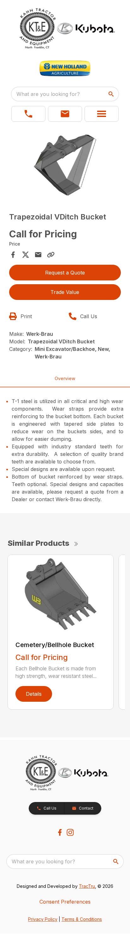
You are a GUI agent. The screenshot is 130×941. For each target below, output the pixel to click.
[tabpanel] (65, 166)
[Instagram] (70, 832)
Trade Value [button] (64, 292)
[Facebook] (60, 832)
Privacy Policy (42, 919)
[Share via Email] (38, 254)
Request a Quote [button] (65, 272)
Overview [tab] (65, 378)
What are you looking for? (48, 94)
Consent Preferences (65, 902)
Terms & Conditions (82, 919)
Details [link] (34, 694)
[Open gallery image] (65, 165)
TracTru (87, 886)
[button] (28, 114)
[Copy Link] (51, 254)
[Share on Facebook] (13, 254)
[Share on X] (25, 254)
